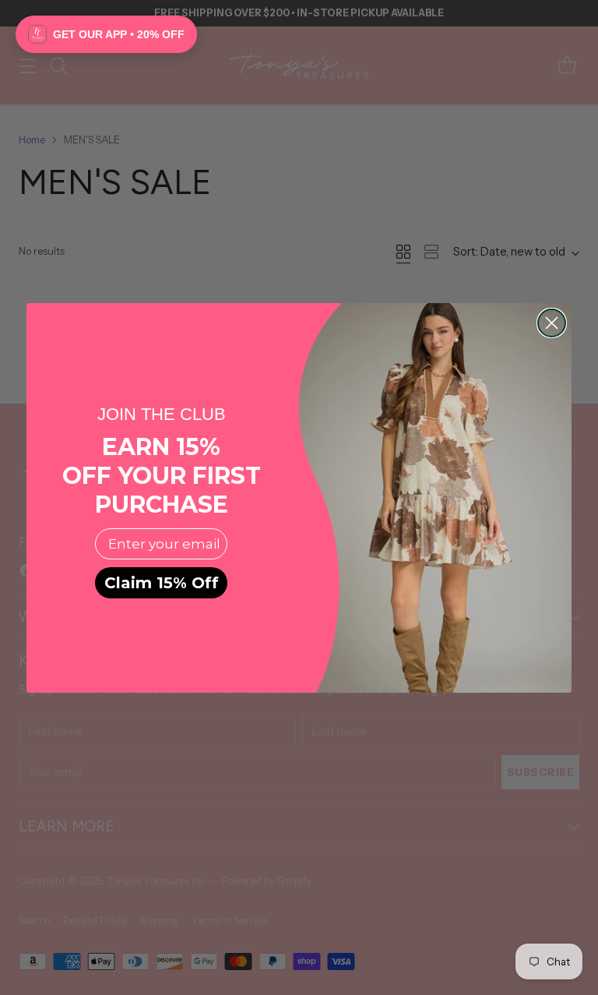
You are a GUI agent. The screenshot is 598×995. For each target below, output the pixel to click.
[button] (106, 34)
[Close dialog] (551, 323)
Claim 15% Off (161, 582)
